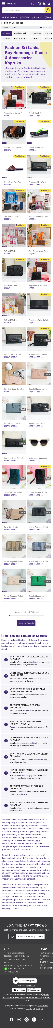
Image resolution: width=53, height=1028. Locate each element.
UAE (38, 1009)
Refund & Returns (34, 997)
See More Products (26, 623)
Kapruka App (30, 986)
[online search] (48, 10)
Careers (47, 997)
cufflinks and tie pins (37, 861)
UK (34, 1009)
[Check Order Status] (44, 5)
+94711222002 (11, 972)
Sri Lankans (43, 1006)
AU (31, 1009)
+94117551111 (23, 959)
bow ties (13, 861)
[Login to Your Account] (49, 5)
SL (27, 1009)
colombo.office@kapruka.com (18, 965)
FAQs (27, 1000)
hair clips (41, 864)
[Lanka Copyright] (6, 1006)
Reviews (21, 997)
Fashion (33, 662)
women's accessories (27, 843)
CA (42, 1009)
